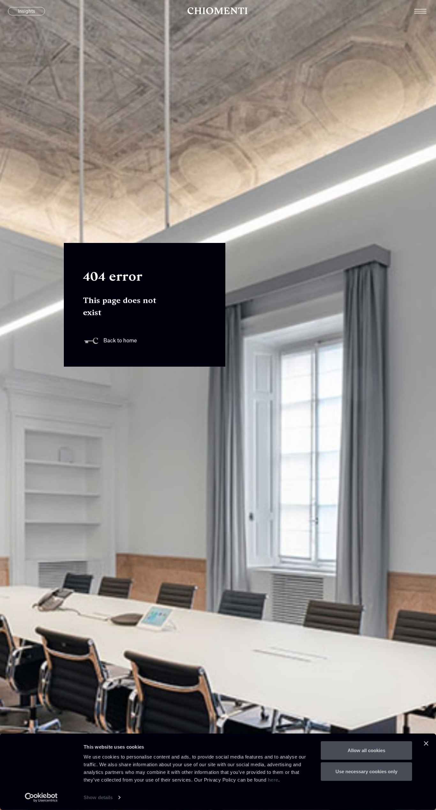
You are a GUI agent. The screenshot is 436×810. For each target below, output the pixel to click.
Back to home (120, 340)
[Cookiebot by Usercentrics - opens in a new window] (41, 797)
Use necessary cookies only (366, 771)
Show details (98, 797)
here (273, 780)
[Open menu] (425, 11)
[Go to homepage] (217, 11)
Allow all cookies (366, 750)
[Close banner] (426, 743)
